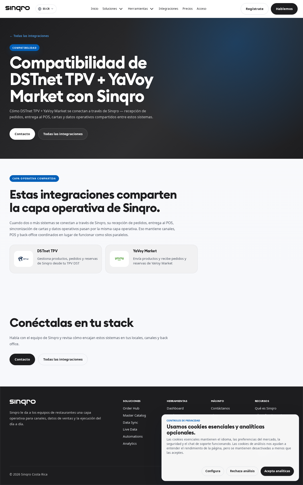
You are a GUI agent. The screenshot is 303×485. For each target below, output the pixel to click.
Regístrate (255, 8)
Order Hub (131, 408)
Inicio (94, 9)
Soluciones (131, 401)
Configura (212, 471)
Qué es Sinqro (265, 408)
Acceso (201, 9)
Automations (133, 436)
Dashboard (175, 408)
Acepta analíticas (277, 471)
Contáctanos (220, 408)
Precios (188, 9)
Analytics (130, 443)
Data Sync (130, 422)
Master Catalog (134, 415)
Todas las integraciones (63, 134)
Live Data (130, 429)
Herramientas (177, 401)
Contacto (22, 134)
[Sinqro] (17, 9)
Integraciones (168, 9)
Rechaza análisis (242, 471)
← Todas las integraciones (29, 36)
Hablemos (284, 8)
